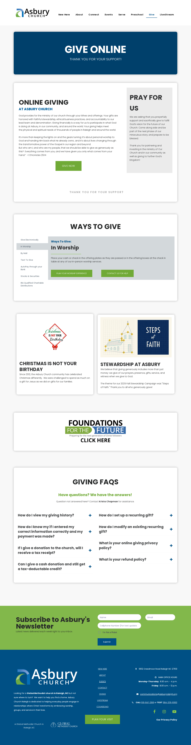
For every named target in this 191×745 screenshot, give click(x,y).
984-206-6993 (170, 702)
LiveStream (167, 14)
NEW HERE (102, 668)
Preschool (137, 14)
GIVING (102, 694)
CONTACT (102, 687)
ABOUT (102, 675)
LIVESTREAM (102, 700)
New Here (64, 14)
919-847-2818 (147, 702)
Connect (94, 14)
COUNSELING (102, 706)
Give (152, 14)
